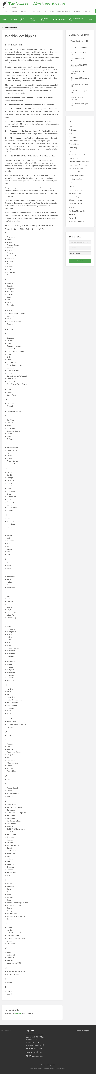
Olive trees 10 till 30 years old (79, 85)
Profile (71, 207)
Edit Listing (73, 148)
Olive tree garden (75, 203)
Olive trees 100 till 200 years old (78, 72)
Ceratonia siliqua (35, 1039)
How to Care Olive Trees (78, 165)
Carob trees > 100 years (79, 47)
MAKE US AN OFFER (77, 155)
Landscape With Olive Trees (82, 11)
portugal (33, 1052)
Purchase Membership (77, 211)
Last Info (7, 1030)
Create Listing (74, 144)
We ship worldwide (38, 1056)
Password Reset (75, 193)
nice (40, 1045)
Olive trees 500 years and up (79, 79)
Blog (70, 133)
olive (29, 1048)
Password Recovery (76, 190)
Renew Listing (74, 218)
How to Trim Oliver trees (78, 172)
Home (6, 11)
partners (72, 186)
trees (33, 1056)
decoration (28, 1042)
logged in (17, 1013)
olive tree (36, 1048)
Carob (28, 1040)
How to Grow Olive (76, 168)
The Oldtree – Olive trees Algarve (36, 3)
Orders (71, 183)
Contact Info (25, 11)
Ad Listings (73, 130)
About (71, 127)
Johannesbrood (29, 1045)
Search (80, 261)
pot (39, 1052)
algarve (38, 1036)
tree (28, 1055)
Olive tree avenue (75, 200)
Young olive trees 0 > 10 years (79, 42)
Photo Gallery (37, 11)
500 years (38, 1034)
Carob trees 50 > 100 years (78, 53)
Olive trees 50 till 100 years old (78, 98)
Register (72, 214)
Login (90, 19)
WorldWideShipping (63, 11)
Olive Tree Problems (76, 175)
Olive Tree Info (49, 11)
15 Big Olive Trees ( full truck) (78, 92)
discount (35, 1042)
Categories (14, 11)
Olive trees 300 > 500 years (78, 59)
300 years (33, 1034)
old (43, 1045)
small (41, 1052)
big (43, 1037)
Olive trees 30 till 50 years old (79, 104)
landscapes (36, 1045)
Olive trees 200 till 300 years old (78, 66)
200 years (28, 1034)
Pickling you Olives (75, 179)
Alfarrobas (31, 1037)
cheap (40, 1039)
